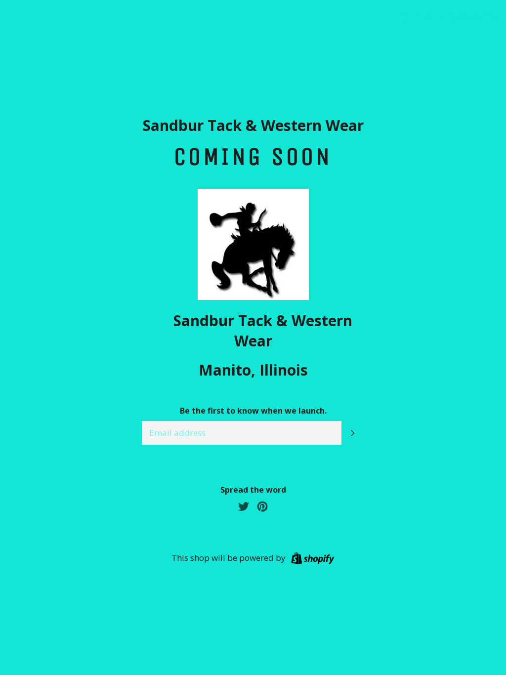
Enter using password (452, 15)
